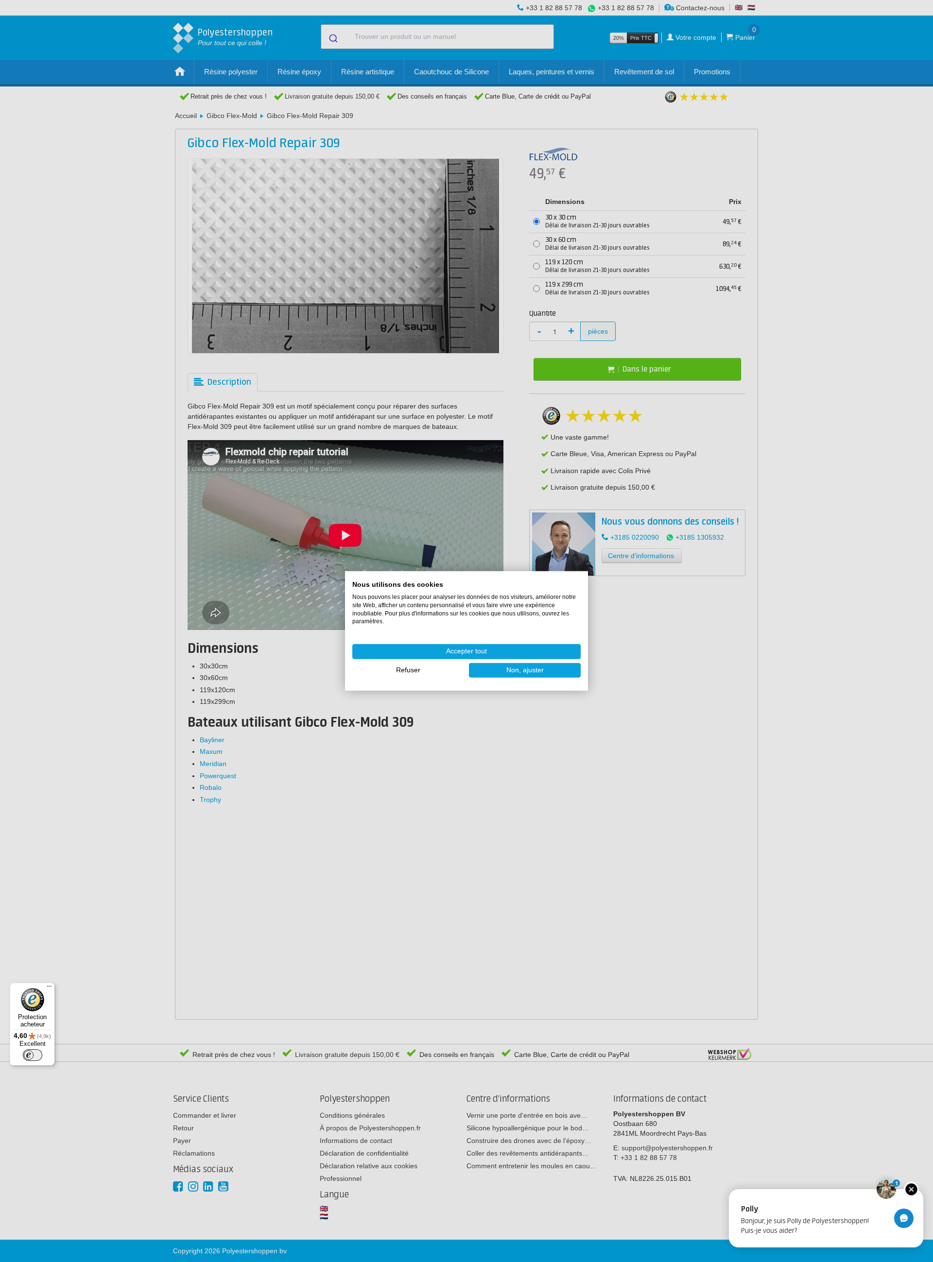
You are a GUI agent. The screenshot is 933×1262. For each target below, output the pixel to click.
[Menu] (49, 988)
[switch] (32, 1055)
